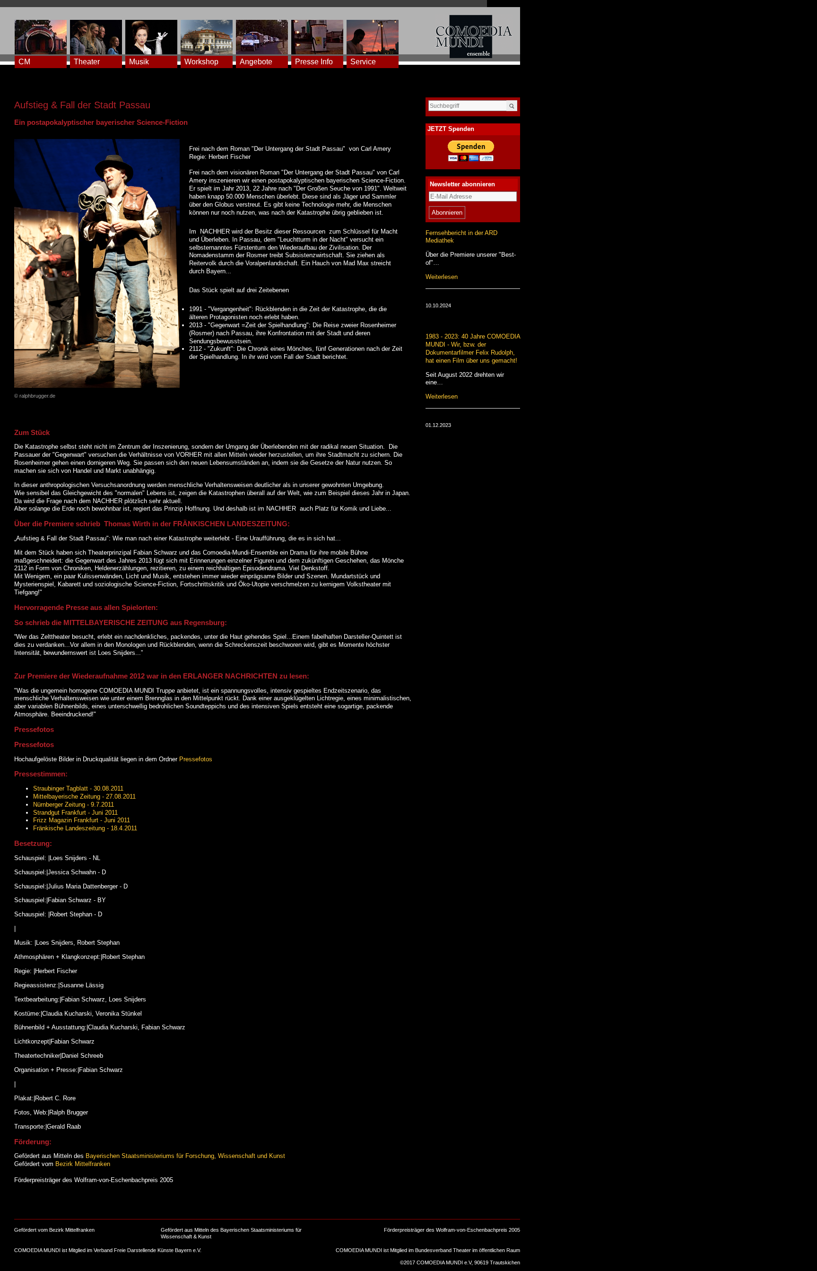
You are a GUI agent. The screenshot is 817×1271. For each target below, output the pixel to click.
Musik (139, 62)
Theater (87, 62)
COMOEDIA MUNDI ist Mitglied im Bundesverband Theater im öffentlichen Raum (428, 1250)
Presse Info (314, 62)
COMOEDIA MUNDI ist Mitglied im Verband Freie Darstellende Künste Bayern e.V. (107, 1250)
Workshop (201, 62)
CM (24, 62)
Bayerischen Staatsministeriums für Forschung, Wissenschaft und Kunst (185, 1155)
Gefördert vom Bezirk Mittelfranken (54, 1230)
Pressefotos (195, 759)
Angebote (256, 62)
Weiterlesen (442, 276)
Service (363, 62)
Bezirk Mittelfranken (82, 1163)
